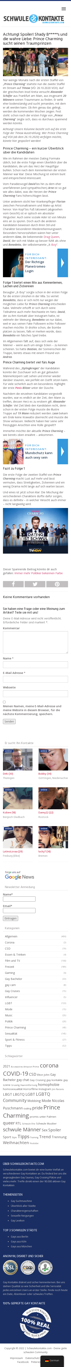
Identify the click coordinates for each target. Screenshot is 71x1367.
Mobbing (34, 1101)
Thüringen (8, 778)
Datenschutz (32, 1358)
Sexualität (11, 1033)
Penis (18, 388)
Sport (7, 1137)
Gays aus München (21, 1246)
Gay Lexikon (17, 1220)
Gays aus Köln (18, 1241)
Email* (7, 906)
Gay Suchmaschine (21, 1201)
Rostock (43, 817)
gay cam (10, 985)
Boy (53, 244)
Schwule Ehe (28, 1123)
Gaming (10, 973)
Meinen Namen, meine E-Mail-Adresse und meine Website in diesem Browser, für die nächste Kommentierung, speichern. (32, 710)
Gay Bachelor (13, 979)
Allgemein (11, 936)
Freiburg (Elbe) (11, 856)
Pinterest (36, 1362)
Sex (45, 1130)
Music (8, 1015)
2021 (6, 1066)
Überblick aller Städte (23, 1206)
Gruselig (15, 1085)
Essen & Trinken (15, 954)
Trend (45, 1136)
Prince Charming (15, 1027)
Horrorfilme (30, 1089)
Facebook (23, 1362)
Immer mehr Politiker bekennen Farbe (38, 573)
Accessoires (17, 1066)
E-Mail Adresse (13, 673)
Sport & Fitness (15, 1039)
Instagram (45, 1089)
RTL (18, 1123)
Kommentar (11, 628)
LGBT (8, 1003)
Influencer (11, 997)
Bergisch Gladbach (14, 817)
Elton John (43, 1074)
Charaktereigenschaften (24, 1210)
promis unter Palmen (43, 1116)
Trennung (59, 1137)
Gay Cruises (12, 991)
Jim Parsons (58, 1089)
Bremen (43, 856)
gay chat (23, 1080)
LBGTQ (19, 1094)
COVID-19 (15, 1073)
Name (7, 658)
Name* (8, 894)
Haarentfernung (28, 1085)
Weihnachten (16, 1142)
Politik (9, 1021)
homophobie (48, 1084)
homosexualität (12, 1089)
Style (14, 1137)
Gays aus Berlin (19, 1236)
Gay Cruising (38, 1080)
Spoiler (54, 1130)
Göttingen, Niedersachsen (53, 778)
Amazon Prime (31, 1066)
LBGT (7, 1094)
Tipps (8, 1045)
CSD (7, 948)
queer (9, 1123)
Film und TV (12, 960)
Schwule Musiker (46, 1123)
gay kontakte (54, 1080)
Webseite (9, 687)
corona (49, 1065)
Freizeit (9, 967)
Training (34, 1137)
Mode (8, 1009)
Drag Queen (51, 237)
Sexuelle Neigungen (22, 1215)
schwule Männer (22, 1129)
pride (37, 1108)
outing (27, 1108)
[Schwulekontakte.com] (33, 19)
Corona (9, 942)
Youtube (34, 1143)
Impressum (16, 1358)
